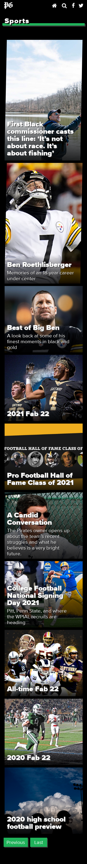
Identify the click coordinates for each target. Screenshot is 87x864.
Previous (16, 842)
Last (38, 842)
